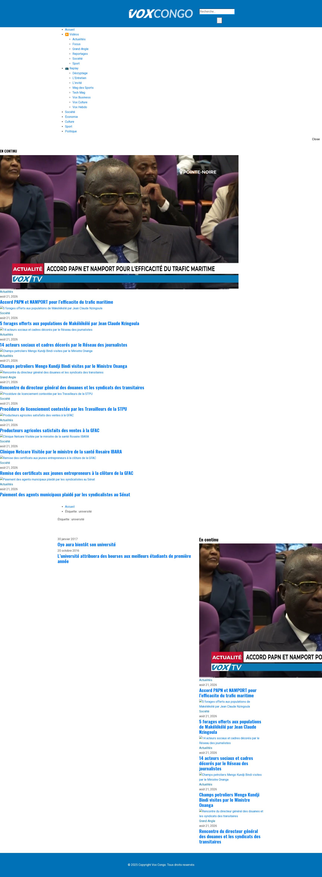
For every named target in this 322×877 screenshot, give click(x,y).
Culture (69, 121)
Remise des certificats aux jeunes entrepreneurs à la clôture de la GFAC (66, 472)
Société (77, 58)
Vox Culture (79, 102)
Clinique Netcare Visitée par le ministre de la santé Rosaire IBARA (61, 451)
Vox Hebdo (79, 107)
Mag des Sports (83, 87)
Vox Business (81, 97)
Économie (71, 117)
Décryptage (80, 73)
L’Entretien (79, 78)
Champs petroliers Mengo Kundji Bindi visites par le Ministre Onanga (63, 365)
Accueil (70, 29)
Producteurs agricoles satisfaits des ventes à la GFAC (49, 430)
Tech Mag (78, 92)
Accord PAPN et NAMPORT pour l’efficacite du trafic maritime (56, 301)
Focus (76, 44)
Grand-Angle (80, 49)
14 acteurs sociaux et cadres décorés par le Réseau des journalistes (63, 344)
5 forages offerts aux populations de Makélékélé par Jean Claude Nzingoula (69, 323)
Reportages (80, 54)
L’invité (77, 83)
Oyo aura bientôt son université (87, 544)
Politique (71, 131)
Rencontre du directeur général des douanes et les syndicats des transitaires (72, 387)
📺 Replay (71, 68)
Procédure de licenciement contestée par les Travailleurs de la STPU (63, 408)
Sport (76, 63)
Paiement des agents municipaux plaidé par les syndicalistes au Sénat (65, 494)
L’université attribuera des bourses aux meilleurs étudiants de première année (124, 558)
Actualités (79, 39)
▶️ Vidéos (72, 34)
